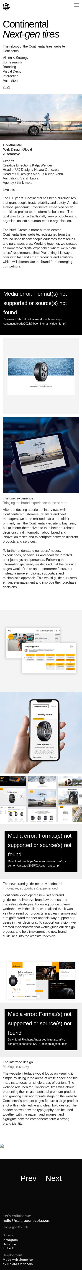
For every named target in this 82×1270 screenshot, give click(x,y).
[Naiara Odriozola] (6, 7)
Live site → (11, 190)
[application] (41, 312)
